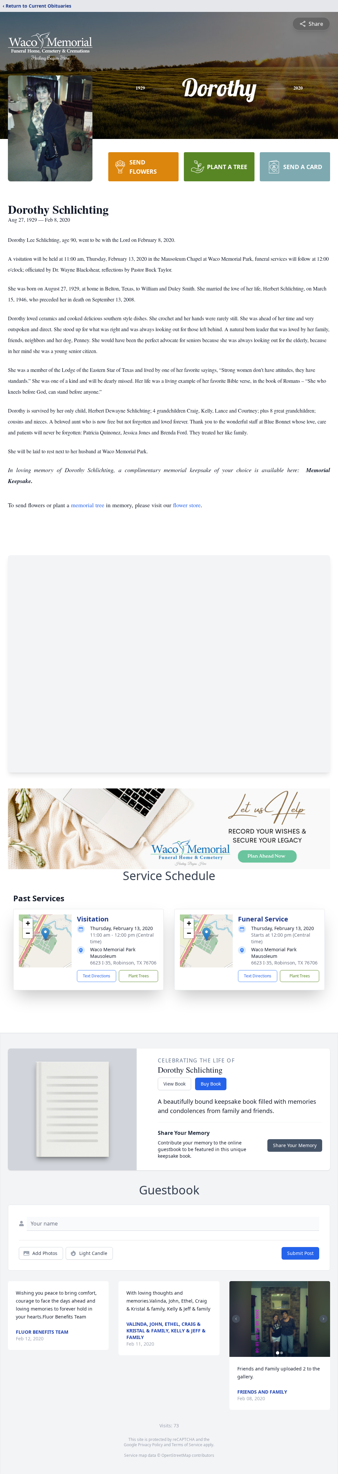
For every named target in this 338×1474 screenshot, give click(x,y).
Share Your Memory (295, 1145)
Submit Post (300, 1253)
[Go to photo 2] (281, 1353)
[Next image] (323, 1319)
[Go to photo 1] (277, 1353)
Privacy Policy (150, 1445)
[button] (45, 934)
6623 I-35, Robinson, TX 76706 (123, 963)
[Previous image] (236, 1319)
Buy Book (211, 1084)
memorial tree (87, 505)
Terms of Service (187, 1445)
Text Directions (96, 976)
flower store (187, 505)
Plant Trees (138, 976)
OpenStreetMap (176, 1455)
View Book (174, 1084)
